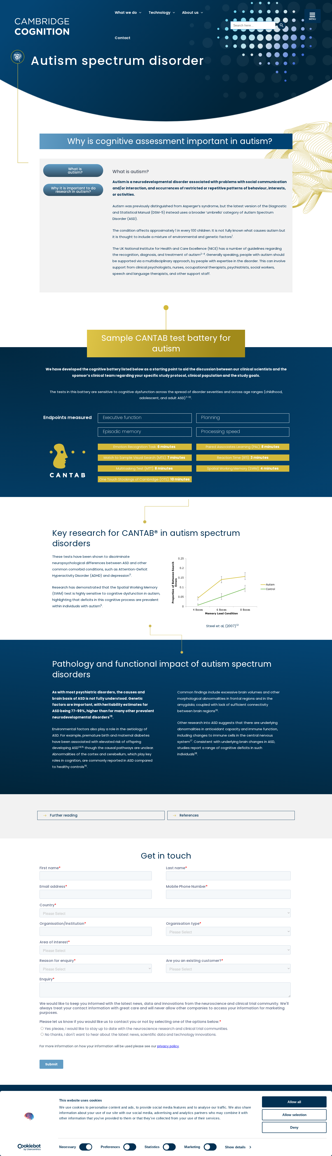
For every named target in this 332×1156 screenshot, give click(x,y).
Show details (235, 1147)
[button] (139, 12)
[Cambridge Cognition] (42, 26)
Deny (294, 1127)
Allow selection (294, 1115)
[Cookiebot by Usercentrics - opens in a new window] (29, 1147)
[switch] (129, 1147)
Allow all (294, 1102)
